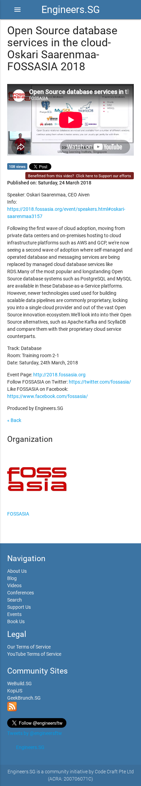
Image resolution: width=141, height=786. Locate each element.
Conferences (20, 592)
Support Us (19, 607)
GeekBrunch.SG (24, 698)
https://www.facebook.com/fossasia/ (47, 396)
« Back (14, 420)
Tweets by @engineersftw (34, 733)
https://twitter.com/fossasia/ (100, 382)
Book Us (16, 621)
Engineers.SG (70, 9)
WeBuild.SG (19, 683)
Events (14, 614)
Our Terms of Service (29, 647)
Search (14, 600)
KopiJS (14, 690)
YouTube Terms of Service (34, 654)
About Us (17, 571)
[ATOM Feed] (12, 709)
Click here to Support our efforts (103, 176)
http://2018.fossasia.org (59, 374)
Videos (14, 585)
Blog (12, 578)
